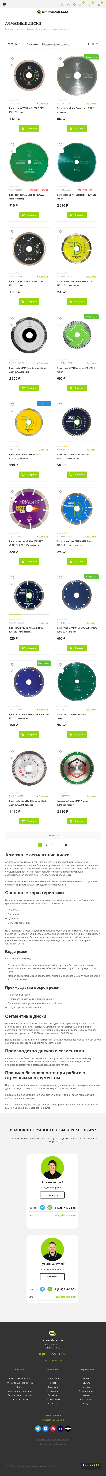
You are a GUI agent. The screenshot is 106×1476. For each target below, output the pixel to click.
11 (66, 845)
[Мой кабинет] (74, 5)
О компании (53, 1378)
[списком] (93, 44)
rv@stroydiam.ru (53, 1360)
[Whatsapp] (49, 1209)
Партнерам (53, 1395)
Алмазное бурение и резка (20, 1383)
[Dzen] (68, 1431)
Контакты (53, 1403)
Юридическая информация (53, 1444)
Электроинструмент (19, 1399)
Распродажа (86, 1399)
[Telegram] (42, 1209)
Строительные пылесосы (20, 1395)
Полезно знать (53, 1399)
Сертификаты (53, 1391)
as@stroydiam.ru (65, 1296)
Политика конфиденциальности (52, 1439)
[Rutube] (60, 1431)
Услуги (86, 1378)
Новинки (86, 1395)
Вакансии (53, 1387)
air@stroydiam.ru (65, 1215)
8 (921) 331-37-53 (65, 1289)
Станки (19, 1387)
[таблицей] (97, 44)
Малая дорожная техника (19, 1391)
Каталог (19, 1369)
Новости (53, 1383)
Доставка (86, 1387)
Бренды (86, 1403)
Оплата (86, 1383)
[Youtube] (53, 1431)
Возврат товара (86, 1391)
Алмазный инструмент (20, 1378)
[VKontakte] (45, 1431)
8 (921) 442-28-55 (65, 1207)
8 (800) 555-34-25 (52, 1354)
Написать (52, 1195)
